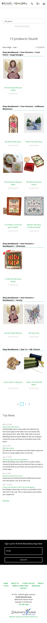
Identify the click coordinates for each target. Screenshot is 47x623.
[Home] (14, 3)
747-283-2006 (24, 604)
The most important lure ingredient (15, 459)
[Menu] (44, 4)
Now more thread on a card (12, 476)
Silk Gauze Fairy (33, 333)
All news (6, 501)
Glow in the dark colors (11, 427)
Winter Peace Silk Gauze (34, 142)
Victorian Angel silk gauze (13, 333)
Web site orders (8, 448)
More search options (22, 26)
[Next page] (29, 404)
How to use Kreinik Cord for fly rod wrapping (18, 487)
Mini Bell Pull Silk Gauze (13, 142)
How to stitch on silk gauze (13, 382)
